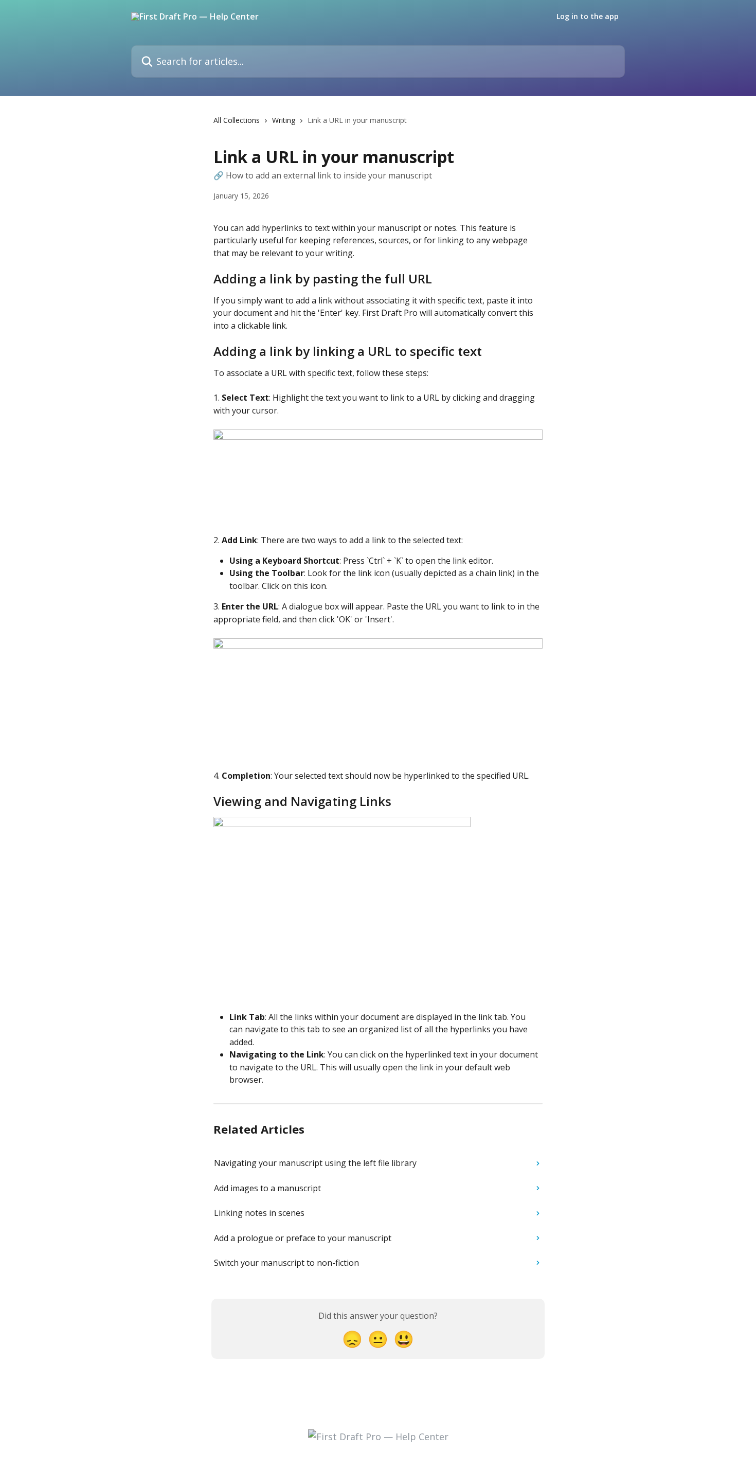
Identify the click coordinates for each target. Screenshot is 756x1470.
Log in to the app (587, 16)
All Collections (236, 120)
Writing (283, 120)
